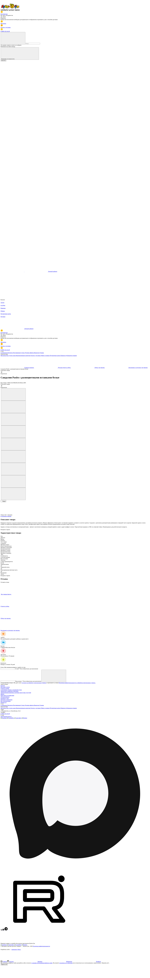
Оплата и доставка (35, 355)
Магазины (3, 355)
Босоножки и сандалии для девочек (10, 630)
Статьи (23, 352)
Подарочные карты (55, 355)
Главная (4, 961)
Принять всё (4, 964)
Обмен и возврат (45, 355)
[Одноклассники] (3, 930)
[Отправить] (53, 676)
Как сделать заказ (11, 355)
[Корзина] (12, 295)
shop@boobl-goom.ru (6, 716)
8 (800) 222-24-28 (5, 713)
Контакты (10, 352)
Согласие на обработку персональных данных (33, 682)
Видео (4, 501)
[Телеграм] (6, 930)
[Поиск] (13, 38)
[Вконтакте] (2, 930)
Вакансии (37, 352)
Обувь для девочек (6, 618)
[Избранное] (12, 283)
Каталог (3, 685)
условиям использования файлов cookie (41, 963)
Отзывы (42, 352)
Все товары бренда (6, 594)
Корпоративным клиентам (23, 355)
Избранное (69, 961)
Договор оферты (29, 352)
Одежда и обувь (5, 606)
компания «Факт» (16, 949)
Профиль (98, 961)
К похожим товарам (6, 516)
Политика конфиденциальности (41, 946)
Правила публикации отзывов (69, 355)
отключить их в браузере (66, 963)
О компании (4, 352)
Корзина (39, 961)
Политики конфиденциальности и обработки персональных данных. (77, 682)
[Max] (75, 867)
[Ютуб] (39, 930)
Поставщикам (17, 352)
